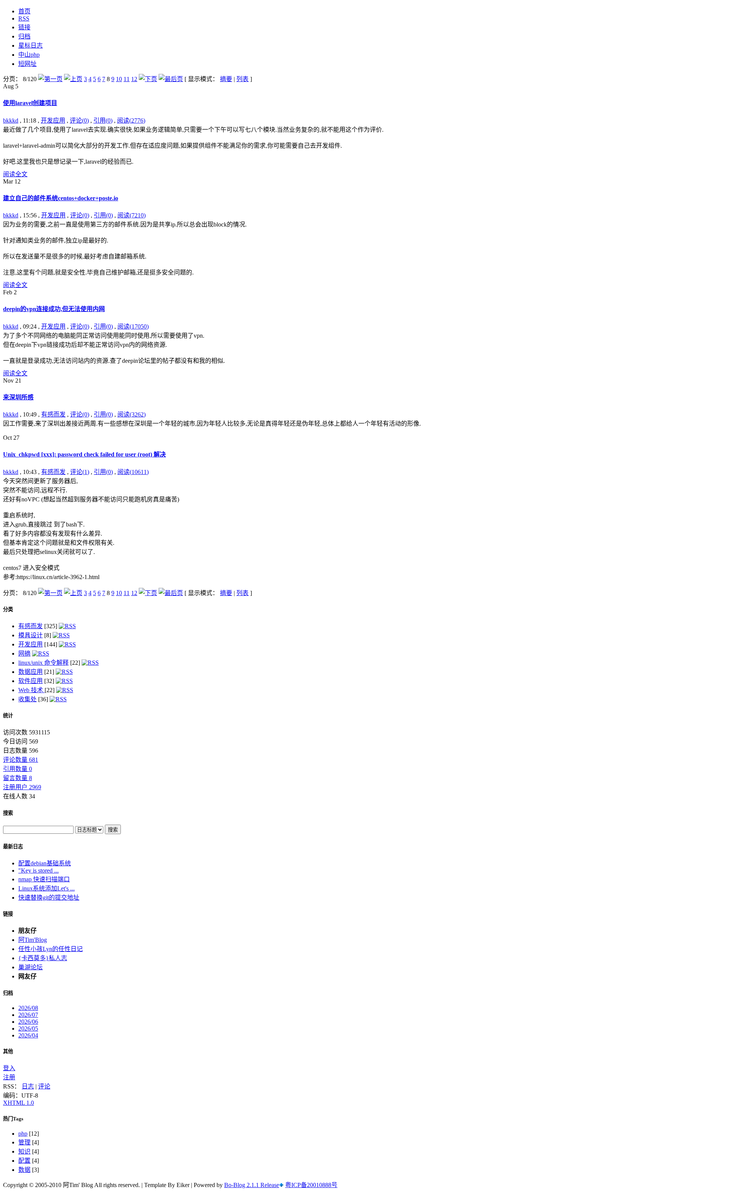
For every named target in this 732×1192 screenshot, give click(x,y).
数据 (24, 1169)
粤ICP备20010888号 (311, 1185)
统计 (8, 715)
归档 (8, 993)
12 (134, 79)
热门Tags (13, 1119)
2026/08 (28, 1008)
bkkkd (10, 120)
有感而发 (53, 414)
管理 (24, 1142)
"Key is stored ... (38, 870)
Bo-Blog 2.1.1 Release (251, 1185)
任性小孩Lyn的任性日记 (50, 949)
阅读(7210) (131, 215)
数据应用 (30, 672)
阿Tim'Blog (32, 940)
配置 (24, 1160)
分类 (8, 609)
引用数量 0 (17, 769)
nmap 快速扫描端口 (44, 879)
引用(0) (102, 120)
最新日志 (13, 846)
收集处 (27, 699)
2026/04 (28, 1035)
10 (119, 79)
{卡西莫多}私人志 (42, 958)
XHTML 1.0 (18, 1102)
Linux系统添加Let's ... (46, 888)
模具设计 (30, 635)
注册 (9, 1077)
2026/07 (28, 1015)
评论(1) (79, 472)
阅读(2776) (131, 120)
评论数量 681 (20, 759)
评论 (44, 1086)
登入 (9, 1068)
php (22, 1133)
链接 (8, 914)
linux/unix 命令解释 (43, 662)
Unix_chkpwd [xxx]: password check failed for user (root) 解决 (84, 454)
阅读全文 (15, 174)
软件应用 (30, 681)
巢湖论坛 (30, 967)
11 (127, 79)
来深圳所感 (18, 397)
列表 (242, 79)
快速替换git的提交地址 (48, 897)
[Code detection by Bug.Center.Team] (281, 1185)
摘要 (226, 79)
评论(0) (79, 120)
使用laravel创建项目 (30, 103)
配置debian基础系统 (44, 863)
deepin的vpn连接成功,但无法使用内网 (54, 309)
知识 (24, 1151)
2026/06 (28, 1021)
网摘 (24, 653)
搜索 (8, 813)
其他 (8, 1051)
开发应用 (53, 120)
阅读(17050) (133, 326)
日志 (28, 1086)
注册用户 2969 (22, 787)
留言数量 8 (17, 778)
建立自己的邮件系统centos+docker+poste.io (60, 198)
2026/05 (28, 1028)
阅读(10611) (133, 472)
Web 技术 (31, 690)
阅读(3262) (131, 414)
